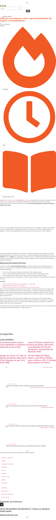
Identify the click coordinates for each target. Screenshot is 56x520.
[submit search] (21, 8)
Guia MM (3, 473)
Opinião (3, 480)
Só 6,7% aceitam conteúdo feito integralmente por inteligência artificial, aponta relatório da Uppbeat (30, 425)
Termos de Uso (5, 497)
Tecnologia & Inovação (13, 424)
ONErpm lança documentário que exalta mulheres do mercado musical (21, 287)
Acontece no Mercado (13, 444)
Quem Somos (4, 491)
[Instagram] (1, 504)
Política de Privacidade (7, 494)
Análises (3, 460)
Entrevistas (4, 467)
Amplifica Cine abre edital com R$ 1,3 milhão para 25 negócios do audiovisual (25, 385)
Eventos (3, 470)
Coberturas (4, 483)
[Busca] (10, 8)
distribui (27, 200)
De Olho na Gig (5, 476)
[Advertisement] (28, 216)
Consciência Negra (11, 200)
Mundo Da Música (7, 16)
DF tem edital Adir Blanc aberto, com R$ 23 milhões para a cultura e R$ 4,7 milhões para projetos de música (42, 359)
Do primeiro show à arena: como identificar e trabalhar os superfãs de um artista (14, 344)
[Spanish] (5, 5)
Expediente (4, 488)
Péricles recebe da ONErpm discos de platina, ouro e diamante (19, 284)
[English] (1, 5)
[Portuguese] (3, 5)
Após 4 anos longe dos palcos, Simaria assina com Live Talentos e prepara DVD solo (26, 405)
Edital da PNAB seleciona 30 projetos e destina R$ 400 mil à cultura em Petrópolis (26, 446)
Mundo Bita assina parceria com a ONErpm (14, 285)
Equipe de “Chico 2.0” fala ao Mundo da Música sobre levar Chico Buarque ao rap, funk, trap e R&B (13, 359)
